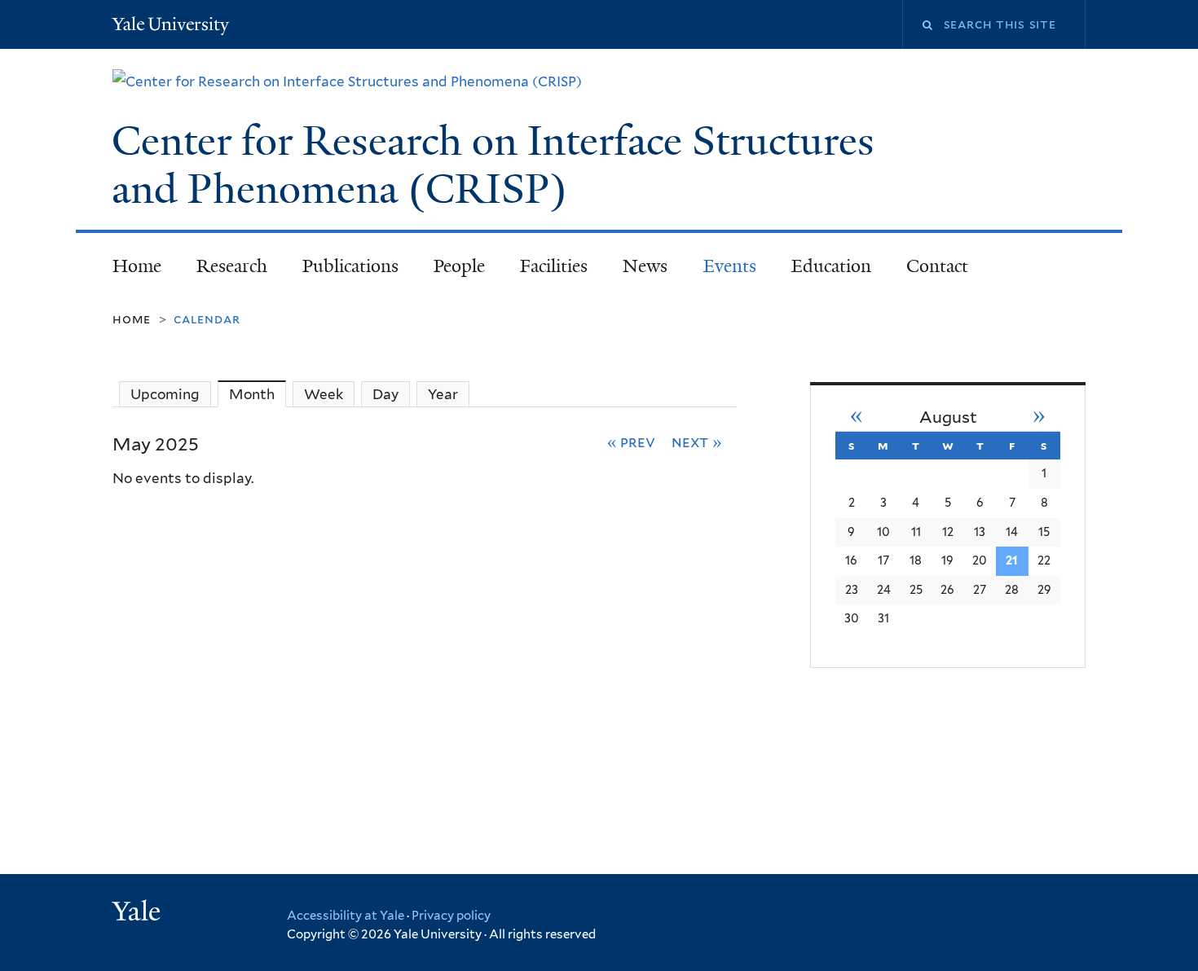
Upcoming (165, 394)
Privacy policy (451, 915)
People (459, 266)
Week (323, 394)
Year (443, 394)
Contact (937, 266)
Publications (350, 266)
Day (385, 394)
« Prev (631, 441)
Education (831, 266)
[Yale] (138, 913)
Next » (697, 441)
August (948, 417)
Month (257, 394)
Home (136, 266)
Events (729, 266)
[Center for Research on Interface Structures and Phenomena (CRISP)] (347, 81)
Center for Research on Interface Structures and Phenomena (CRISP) (493, 165)
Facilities (554, 266)
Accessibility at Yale (345, 915)
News (645, 266)
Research (231, 266)
